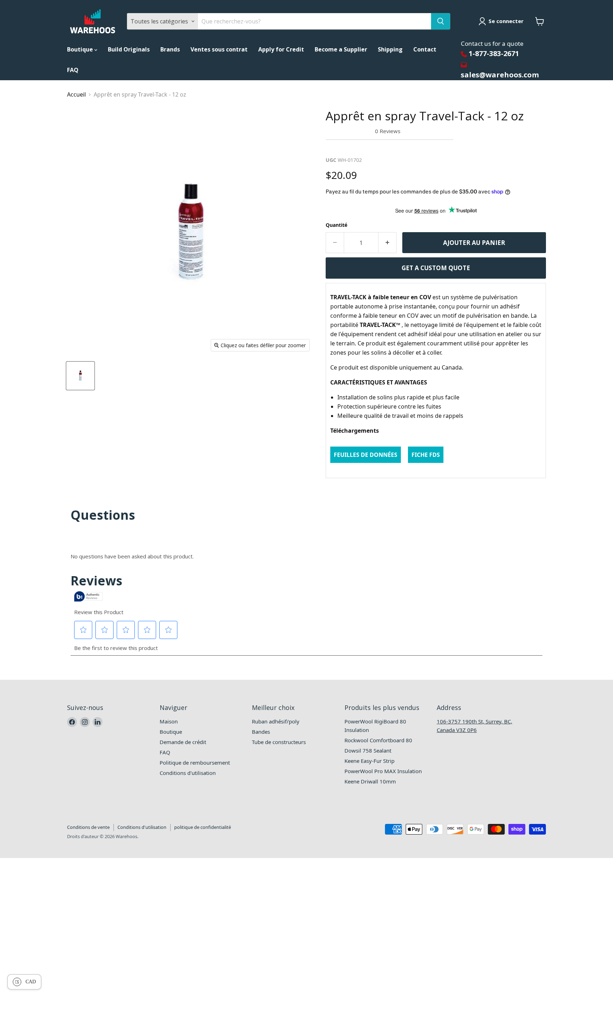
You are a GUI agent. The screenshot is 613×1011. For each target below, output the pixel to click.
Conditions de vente (88, 827)
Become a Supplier (341, 49)
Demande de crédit (183, 741)
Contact (424, 49)
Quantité (336, 225)
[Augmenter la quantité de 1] (388, 242)
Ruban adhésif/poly (275, 721)
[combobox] (314, 21)
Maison (169, 721)
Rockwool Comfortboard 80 (378, 740)
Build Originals (129, 49)
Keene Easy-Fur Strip (369, 760)
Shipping (390, 49)
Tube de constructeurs (279, 741)
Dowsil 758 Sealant (367, 750)
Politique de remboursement (195, 762)
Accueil (76, 94)
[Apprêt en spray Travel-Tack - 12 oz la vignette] (80, 376)
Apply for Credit (281, 49)
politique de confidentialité (202, 827)
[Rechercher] (440, 21)
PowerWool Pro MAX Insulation (383, 771)
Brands (170, 49)
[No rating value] (350, 131)
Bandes (261, 731)
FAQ (72, 70)
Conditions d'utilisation (188, 772)
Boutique (80, 49)
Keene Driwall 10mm (370, 781)
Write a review (348, 148)
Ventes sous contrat (219, 49)
